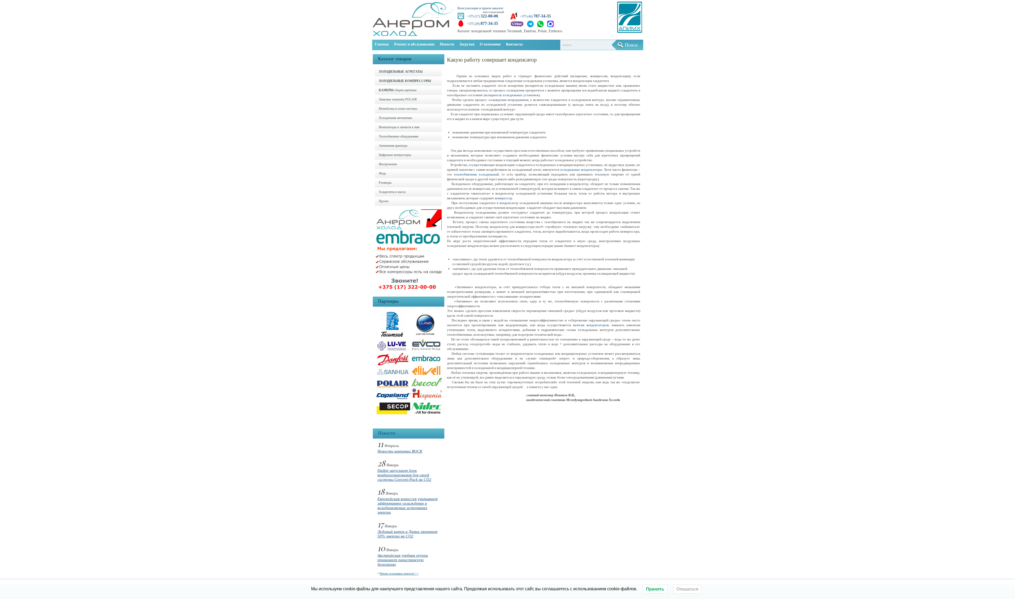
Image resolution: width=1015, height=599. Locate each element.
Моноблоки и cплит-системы (398, 108)
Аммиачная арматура (393, 146)
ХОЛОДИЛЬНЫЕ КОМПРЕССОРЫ (405, 81)
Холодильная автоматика (395, 118)
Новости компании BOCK (399, 451)
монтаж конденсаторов (591, 325)
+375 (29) (482, 24)
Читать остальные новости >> (398, 573)
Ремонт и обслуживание (414, 44)
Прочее (384, 201)
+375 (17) (482, 16)
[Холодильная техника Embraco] (410, 291)
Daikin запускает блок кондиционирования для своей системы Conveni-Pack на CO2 (404, 475)
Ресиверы (385, 183)
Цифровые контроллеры (395, 155)
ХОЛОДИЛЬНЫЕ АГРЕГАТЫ (401, 71)
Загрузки (466, 44)
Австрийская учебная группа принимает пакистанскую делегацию (402, 559)
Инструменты (388, 164)
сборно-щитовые (398, 90)
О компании (490, 44)
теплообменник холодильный (476, 174)
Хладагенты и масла (392, 192)
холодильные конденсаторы (581, 170)
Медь (382, 173)
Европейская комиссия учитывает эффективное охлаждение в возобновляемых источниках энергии (407, 505)
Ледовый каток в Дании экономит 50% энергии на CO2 (407, 533)
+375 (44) (535, 16)
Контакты (514, 44)
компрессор (503, 198)
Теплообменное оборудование (398, 136)
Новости (447, 44)
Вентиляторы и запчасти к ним (399, 127)
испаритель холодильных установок (512, 95)
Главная (382, 44)
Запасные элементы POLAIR (398, 99)
